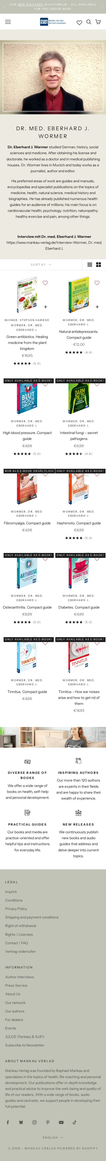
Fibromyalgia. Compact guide (27, 523)
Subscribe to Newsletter (24, 1045)
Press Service (16, 985)
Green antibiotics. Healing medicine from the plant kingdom (27, 342)
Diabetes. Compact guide (79, 607)
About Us (12, 994)
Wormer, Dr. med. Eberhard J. (79, 322)
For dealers (14, 1019)
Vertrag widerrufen (20, 951)
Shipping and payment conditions (32, 917)
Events (10, 1028)
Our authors (14, 1011)
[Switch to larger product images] (89, 264)
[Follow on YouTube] (61, 1122)
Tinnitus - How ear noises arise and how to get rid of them (79, 697)
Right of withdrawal (20, 925)
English (50, 1137)
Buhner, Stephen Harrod (27, 320)
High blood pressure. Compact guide (27, 435)
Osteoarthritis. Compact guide (27, 607)
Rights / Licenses (19, 934)
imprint (11, 891)
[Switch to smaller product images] (98, 264)
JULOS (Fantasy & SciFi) (25, 1036)
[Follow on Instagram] (34, 1122)
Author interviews (19, 977)
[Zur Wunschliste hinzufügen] (45, 283)
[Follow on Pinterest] (47, 1122)
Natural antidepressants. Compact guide (79, 334)
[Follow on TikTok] (74, 1122)
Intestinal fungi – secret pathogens (79, 435)
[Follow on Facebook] (7, 1122)
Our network (15, 1002)
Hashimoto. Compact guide (79, 523)
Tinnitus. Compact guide (27, 691)
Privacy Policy (16, 908)
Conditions (14, 900)
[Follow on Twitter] (21, 1122)
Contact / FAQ (16, 943)
